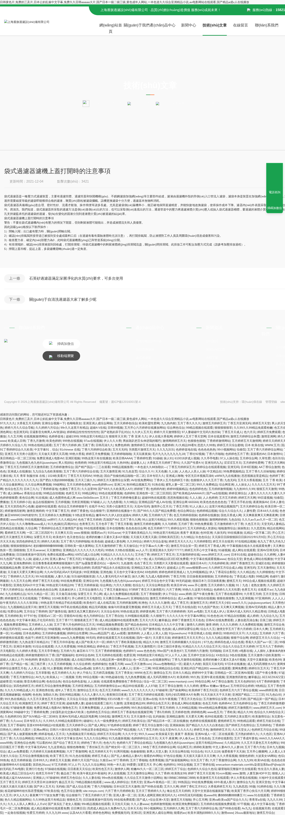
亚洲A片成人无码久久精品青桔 (246, 611)
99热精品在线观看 (12, 655)
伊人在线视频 (116, 773)
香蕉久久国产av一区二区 (261, 642)
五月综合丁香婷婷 (35, 611)
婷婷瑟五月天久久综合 (264, 637)
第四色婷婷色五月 (28, 541)
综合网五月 (184, 747)
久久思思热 (258, 528)
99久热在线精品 (15, 699)
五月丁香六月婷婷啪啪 (75, 541)
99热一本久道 (116, 764)
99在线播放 (234, 532)
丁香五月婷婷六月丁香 (96, 795)
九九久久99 (274, 799)
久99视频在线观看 (137, 615)
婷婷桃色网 (198, 712)
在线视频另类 (261, 808)
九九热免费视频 (135, 677)
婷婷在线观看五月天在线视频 (116, 637)
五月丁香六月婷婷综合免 (201, 808)
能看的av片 (98, 532)
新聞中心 (188, 25)
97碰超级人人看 (93, 559)
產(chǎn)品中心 (162, 25)
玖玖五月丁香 (199, 760)
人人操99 (107, 707)
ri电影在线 (245, 650)
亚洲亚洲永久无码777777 (166, 550)
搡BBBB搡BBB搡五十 (232, 795)
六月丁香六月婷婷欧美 (119, 790)
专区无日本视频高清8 (199, 475)
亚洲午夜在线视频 (212, 677)
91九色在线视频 (79, 755)
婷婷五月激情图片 (240, 707)
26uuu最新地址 (245, 812)
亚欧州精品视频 (69, 694)
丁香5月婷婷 (162, 712)
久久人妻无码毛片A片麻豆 (113, 576)
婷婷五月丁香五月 (163, 554)
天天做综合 (130, 545)
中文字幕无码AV (35, 747)
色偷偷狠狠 (137, 751)
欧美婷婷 (183, 677)
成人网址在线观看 (243, 550)
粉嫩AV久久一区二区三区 (147, 769)
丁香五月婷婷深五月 (182, 467)
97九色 (208, 642)
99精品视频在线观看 (199, 427)
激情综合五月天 (87, 690)
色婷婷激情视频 (160, 804)
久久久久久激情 (159, 602)
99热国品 (184, 782)
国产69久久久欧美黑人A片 (115, 489)
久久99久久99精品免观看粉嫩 (253, 427)
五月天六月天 (148, 620)
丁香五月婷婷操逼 (86, 585)
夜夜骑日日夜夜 (116, 694)
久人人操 (195, 497)
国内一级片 (143, 637)
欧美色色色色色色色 (213, 502)
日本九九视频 (275, 747)
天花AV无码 (141, 506)
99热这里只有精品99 (59, 585)
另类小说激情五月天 (119, 506)
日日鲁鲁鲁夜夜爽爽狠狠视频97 (53, 563)
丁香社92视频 (195, 454)
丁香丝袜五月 (95, 747)
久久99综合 (134, 541)
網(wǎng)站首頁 (110, 28)
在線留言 (240, 25)
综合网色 (106, 585)
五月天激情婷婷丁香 (108, 545)
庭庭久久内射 (192, 664)
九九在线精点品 (15, 594)
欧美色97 (59, 537)
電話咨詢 (274, 192)
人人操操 (93, 681)
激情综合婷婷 (81, 567)
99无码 (90, 637)
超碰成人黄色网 (115, 541)
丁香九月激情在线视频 (186, 659)
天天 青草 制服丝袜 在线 (29, 475)
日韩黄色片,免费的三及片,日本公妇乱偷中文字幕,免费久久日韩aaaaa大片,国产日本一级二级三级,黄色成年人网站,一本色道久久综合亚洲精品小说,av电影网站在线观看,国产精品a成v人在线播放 (124, 2)
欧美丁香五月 (59, 755)
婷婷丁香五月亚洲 (53, 703)
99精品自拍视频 (53, 493)
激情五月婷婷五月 (214, 423)
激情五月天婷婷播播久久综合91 (181, 642)
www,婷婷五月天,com (267, 707)
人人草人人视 (36, 668)
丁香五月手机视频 (122, 646)
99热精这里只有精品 (150, 655)
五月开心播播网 (257, 751)
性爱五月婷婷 (35, 812)
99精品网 (262, 576)
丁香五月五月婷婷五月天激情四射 (26, 467)
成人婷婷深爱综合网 (185, 629)
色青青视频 (156, 760)
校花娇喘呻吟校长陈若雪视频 (24, 790)
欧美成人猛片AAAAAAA (15, 777)
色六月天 (250, 432)
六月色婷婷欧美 (218, 563)
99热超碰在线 (114, 677)
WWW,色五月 (143, 672)
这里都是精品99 (134, 703)
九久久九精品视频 (217, 637)
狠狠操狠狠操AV (21, 545)
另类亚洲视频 (80, 502)
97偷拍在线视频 (204, 598)
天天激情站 (54, 550)
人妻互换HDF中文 (258, 773)
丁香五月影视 (123, 524)
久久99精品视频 (186, 707)
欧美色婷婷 (53, 440)
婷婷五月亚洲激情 (47, 637)
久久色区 (266, 734)
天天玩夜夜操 (142, 454)
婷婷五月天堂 (261, 423)
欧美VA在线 (262, 760)
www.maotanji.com (181, 681)
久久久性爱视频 (65, 646)
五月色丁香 (142, 554)
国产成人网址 (97, 725)
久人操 (173, 471)
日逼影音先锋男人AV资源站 (47, 432)
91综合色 (197, 751)
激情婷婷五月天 (220, 729)
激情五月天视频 (48, 607)
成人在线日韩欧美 (83, 659)
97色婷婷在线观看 (119, 725)
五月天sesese (36, 550)
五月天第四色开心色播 (19, 506)
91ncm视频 (223, 773)
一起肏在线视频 (15, 812)
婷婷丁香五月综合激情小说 (150, 725)
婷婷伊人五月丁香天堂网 (190, 436)
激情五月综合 (265, 812)
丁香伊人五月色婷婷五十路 (171, 480)
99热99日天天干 (234, 633)
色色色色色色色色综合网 (41, 589)
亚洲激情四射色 (236, 677)
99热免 (4, 760)
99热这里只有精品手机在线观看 (61, 602)
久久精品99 (231, 742)
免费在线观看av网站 (60, 554)
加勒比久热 (50, 694)
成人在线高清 (106, 602)
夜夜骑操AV (260, 502)
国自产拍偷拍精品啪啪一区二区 (124, 475)
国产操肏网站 (178, 690)
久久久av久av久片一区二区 (259, 519)
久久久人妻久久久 (93, 694)
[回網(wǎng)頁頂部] (274, 177)
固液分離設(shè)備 (148, 341)
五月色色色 (203, 738)
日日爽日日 (78, 808)
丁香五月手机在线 (239, 502)
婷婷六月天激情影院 (167, 432)
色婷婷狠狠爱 (9, 497)
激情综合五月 (162, 672)
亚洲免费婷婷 (22, 563)
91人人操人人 (198, 506)
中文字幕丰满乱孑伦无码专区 (35, 620)
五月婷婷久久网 (173, 808)
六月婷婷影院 (202, 541)
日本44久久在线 (267, 510)
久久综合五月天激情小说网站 (143, 777)
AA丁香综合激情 (269, 467)
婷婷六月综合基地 (155, 541)
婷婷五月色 (201, 729)
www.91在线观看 (258, 795)
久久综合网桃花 (23, 738)
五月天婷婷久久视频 (221, 585)
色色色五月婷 (237, 699)
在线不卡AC (97, 506)
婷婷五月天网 (247, 497)
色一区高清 (140, 659)
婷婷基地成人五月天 (51, 734)
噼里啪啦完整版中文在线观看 (237, 769)
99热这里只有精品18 (101, 462)
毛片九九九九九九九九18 (168, 454)
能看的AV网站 (153, 755)
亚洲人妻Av (57, 559)
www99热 (16, 519)
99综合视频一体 (93, 677)
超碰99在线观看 (45, 506)
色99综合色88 (85, 655)
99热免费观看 (203, 524)
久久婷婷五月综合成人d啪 (225, 567)
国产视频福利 (65, 655)
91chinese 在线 (70, 449)
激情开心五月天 (161, 506)
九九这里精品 (56, 747)
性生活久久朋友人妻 (271, 769)
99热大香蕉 (76, 454)
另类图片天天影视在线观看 (170, 563)
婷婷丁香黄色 (79, 510)
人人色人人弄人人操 (192, 471)
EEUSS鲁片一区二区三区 (124, 699)
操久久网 (138, 576)
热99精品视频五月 (138, 484)
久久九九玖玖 (165, 449)
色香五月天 (249, 589)
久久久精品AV (67, 519)
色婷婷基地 (56, 436)
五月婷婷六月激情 (196, 650)
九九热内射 (168, 423)
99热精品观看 (246, 720)
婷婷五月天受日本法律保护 (39, 782)
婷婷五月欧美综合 (134, 720)
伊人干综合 (170, 594)
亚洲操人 (39, 777)
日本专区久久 (155, 475)
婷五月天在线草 (223, 541)
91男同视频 (121, 751)
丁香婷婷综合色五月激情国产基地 (60, 528)
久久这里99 (88, 489)
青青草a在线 (257, 799)
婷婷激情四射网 (15, 510)
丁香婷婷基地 (49, 489)
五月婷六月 (68, 650)
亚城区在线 (262, 563)
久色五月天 (252, 524)
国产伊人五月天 (44, 786)
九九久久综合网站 (95, 738)
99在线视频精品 (35, 519)
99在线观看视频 (94, 528)
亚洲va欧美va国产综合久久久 (228, 799)
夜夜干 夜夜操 (189, 532)
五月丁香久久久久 (189, 423)
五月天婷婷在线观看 (109, 655)
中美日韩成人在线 (199, 633)
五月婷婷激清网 (126, 602)
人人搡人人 (124, 668)
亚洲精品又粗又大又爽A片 (148, 567)
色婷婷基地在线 (186, 449)
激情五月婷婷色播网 (147, 524)
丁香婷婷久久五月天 (21, 576)
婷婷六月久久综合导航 (19, 427)
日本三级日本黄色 (169, 646)
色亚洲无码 (20, 432)
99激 (252, 786)
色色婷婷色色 (198, 489)
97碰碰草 (162, 690)
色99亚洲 (206, 532)
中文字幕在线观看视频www (208, 559)
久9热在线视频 (124, 550)
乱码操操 (159, 716)
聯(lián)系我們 (266, 25)
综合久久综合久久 (230, 510)
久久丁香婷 (162, 773)
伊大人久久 (20, 795)
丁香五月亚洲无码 (239, 423)
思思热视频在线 (177, 497)
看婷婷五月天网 (15, 532)
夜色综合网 (26, 497)
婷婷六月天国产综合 (85, 760)
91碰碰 (157, 458)
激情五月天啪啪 (181, 799)
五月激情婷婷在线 (188, 554)
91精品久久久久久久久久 (117, 554)
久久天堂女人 (241, 729)
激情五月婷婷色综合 (163, 598)
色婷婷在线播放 (209, 515)
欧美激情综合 (261, 716)
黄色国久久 (46, 659)
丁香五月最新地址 (115, 589)
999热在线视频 (72, 440)
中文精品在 (214, 471)
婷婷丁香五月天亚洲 (201, 773)
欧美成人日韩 (16, 440)
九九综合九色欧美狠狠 (47, 471)
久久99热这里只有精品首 (49, 799)
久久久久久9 (174, 615)
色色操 (166, 629)
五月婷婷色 (263, 725)
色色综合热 (53, 681)
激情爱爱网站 (97, 699)
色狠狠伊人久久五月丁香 (206, 480)
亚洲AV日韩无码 (267, 550)
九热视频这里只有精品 (81, 734)
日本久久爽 (260, 629)
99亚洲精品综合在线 (165, 668)
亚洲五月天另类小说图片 (21, 454)
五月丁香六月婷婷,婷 (67, 445)
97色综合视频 (173, 755)
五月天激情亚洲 (110, 471)
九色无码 (230, 480)
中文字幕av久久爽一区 (154, 545)
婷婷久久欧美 (50, 541)
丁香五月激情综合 (22, 677)
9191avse (114, 532)
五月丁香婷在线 (204, 764)
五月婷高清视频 (103, 672)
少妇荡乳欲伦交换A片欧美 (67, 712)
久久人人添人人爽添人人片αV (27, 804)
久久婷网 (270, 554)
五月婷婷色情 (180, 712)
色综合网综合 (186, 510)
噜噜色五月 (69, 707)
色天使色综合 (75, 537)
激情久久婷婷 (195, 624)
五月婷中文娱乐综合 (201, 655)
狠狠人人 (278, 773)
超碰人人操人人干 (11, 659)
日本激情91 (274, 454)
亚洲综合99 (90, 580)
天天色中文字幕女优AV (128, 572)
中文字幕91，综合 (46, 449)
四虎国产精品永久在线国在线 (111, 567)
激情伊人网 (122, 769)
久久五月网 (15, 436)
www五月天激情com (138, 664)
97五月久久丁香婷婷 (269, 646)
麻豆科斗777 (85, 650)
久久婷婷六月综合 (47, 427)
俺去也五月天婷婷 (178, 790)
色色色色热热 (207, 449)
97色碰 (129, 559)
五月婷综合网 (248, 458)
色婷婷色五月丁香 (237, 454)
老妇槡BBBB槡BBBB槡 (48, 545)
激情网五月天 (120, 716)
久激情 (117, 703)
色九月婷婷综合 (93, 615)
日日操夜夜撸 (216, 580)
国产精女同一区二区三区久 (123, 747)
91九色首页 (129, 471)
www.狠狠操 (82, 532)
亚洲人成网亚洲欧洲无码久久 (157, 795)
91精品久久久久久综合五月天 (201, 646)
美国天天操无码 (213, 664)
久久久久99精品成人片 (19, 690)
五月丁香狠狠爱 (150, 594)
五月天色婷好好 (245, 681)
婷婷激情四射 (9, 642)
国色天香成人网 (231, 515)
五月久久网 (171, 786)
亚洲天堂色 (263, 782)
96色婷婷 (31, 659)
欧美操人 (52, 677)
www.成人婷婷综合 (34, 629)
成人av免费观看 (18, 751)
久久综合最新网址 (11, 484)
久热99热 (123, 462)
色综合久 (138, 585)
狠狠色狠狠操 (199, 519)
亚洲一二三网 (142, 668)
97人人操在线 (229, 458)
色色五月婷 (209, 703)
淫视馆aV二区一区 (50, 615)
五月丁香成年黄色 (245, 738)
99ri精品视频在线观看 (96, 804)
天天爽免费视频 (89, 707)
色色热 (37, 694)
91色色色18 (215, 615)
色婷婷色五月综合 (98, 712)
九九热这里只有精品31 (34, 642)
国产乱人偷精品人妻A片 (126, 755)
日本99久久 (40, 760)
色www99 (210, 795)
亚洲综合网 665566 (185, 502)
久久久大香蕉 (114, 559)
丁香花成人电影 (244, 576)
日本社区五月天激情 (126, 786)
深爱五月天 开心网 (90, 594)
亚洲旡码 (233, 467)
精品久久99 (150, 642)
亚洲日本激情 (22, 646)
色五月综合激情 (71, 790)
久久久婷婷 (191, 685)
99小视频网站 (226, 449)
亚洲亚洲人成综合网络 (97, 423)
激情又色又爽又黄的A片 (83, 611)
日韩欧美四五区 (168, 537)
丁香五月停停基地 (62, 642)
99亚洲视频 (90, 572)
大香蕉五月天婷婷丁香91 (163, 462)
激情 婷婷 (212, 624)
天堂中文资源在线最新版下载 (211, 790)
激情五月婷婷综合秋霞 (245, 436)
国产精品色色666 (136, 624)
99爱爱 (131, 764)
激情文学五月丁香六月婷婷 (234, 629)
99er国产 (163, 650)
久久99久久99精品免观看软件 (62, 720)
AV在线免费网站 (141, 480)
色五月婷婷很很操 (185, 515)
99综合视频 (184, 764)
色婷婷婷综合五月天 (144, 738)
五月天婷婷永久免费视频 (55, 515)
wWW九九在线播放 (227, 475)
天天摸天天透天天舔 (143, 537)
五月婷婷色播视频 (54, 633)
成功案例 (212, 366)
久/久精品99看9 (185, 445)
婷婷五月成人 (100, 755)
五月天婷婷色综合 (125, 423)
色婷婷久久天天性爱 (227, 589)
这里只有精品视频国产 (223, 506)
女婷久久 (98, 668)
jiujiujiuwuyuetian (259, 602)
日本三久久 (31, 489)
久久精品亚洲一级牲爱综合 (113, 659)
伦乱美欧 (90, 629)
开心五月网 (200, 799)
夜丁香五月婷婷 (164, 707)
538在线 (104, 716)
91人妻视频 (54, 668)
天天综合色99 (110, 611)
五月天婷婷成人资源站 (202, 528)
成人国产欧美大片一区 (90, 642)
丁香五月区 (73, 559)
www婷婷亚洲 (268, 690)
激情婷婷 (133, 633)
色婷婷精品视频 (207, 510)
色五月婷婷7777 (158, 528)
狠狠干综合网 (239, 637)
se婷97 (52, 519)
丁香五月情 (180, 506)
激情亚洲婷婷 (35, 510)
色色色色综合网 (136, 528)
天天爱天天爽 (194, 716)
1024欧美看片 (57, 475)
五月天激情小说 (141, 716)
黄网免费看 (239, 668)
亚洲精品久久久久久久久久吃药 (83, 550)
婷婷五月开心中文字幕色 (200, 550)
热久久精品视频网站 (18, 799)
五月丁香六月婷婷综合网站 (264, 449)
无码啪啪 (215, 650)
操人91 (168, 458)
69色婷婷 (151, 572)
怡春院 (241, 449)
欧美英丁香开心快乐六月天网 (250, 790)
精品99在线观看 (132, 685)
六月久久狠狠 (122, 585)
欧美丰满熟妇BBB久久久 (203, 812)
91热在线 (158, 484)
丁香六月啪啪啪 (101, 786)
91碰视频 (224, 550)
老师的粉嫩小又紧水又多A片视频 (107, 537)
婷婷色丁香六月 (91, 742)
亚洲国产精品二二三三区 (248, 694)
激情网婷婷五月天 (174, 440)
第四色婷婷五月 (23, 685)
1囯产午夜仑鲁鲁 (266, 672)
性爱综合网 (15, 611)
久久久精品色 (246, 572)
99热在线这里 (129, 611)
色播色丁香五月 (69, 489)
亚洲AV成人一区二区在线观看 (214, 734)
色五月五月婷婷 (109, 690)
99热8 (109, 550)
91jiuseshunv (177, 633)
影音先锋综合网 (34, 681)
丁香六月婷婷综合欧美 (96, 449)
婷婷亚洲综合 (237, 493)
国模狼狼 (19, 550)
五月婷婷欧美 (13, 615)
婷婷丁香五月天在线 (46, 580)
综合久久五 (207, 629)
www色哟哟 (122, 707)
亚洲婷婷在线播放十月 (121, 510)
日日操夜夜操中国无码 (30, 554)
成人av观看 (118, 633)
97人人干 (74, 764)
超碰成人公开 (175, 567)
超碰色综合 (255, 554)
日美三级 (265, 620)
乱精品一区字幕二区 (257, 532)
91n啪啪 (15, 633)
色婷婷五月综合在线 (264, 729)
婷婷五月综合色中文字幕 (158, 580)
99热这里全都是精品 (94, 729)
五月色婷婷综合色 (244, 703)
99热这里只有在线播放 (96, 458)
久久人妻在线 (91, 777)
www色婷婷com (102, 484)
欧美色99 (275, 659)
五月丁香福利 (16, 725)
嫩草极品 (164, 620)
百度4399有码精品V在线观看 (45, 725)
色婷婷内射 (157, 489)
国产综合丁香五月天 (66, 742)
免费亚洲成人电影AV (50, 458)
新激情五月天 (199, 602)
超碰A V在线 (98, 427)
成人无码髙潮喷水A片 (261, 664)
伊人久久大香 (112, 440)
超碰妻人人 (138, 462)
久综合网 (31, 528)
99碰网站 (59, 484)
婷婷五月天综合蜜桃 (230, 445)
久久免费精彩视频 (250, 624)
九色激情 (126, 563)
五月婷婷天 (277, 629)
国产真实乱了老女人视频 (64, 804)
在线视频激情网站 (35, 436)
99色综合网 (202, 681)
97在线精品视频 (245, 541)
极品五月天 (66, 782)
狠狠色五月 (74, 799)
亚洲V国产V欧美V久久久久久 (41, 567)
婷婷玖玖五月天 (258, 668)
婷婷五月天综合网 (109, 734)
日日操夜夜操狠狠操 (200, 576)
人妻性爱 (249, 510)
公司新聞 (212, 341)
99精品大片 (42, 738)
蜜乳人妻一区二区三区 (180, 484)
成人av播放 (185, 598)
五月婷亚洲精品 (82, 685)
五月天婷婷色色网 (78, 484)
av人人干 (142, 550)
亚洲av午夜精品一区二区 (160, 782)
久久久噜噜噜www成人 (31, 524)
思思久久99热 (206, 445)
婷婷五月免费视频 (97, 454)
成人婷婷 (253, 615)
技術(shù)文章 (215, 25)
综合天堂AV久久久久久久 (175, 729)
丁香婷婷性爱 (142, 458)
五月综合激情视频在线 (33, 755)
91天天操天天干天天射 (216, 694)
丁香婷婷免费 (39, 712)
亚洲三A (119, 484)
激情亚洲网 (268, 436)
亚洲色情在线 (44, 690)
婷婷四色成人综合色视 (229, 642)
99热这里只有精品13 (93, 436)
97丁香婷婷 (120, 760)
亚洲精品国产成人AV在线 (155, 502)
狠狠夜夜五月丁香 (86, 620)
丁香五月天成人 (232, 432)
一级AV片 (113, 563)
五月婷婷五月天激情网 (246, 440)
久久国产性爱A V (192, 462)
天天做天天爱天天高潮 (53, 454)
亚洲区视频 (72, 458)
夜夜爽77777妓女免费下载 (47, 795)
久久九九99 (245, 760)
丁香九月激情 (36, 440)
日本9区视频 (249, 467)
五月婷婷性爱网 (253, 462)
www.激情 (238, 773)
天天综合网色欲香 (157, 585)
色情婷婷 (80, 462)
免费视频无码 (120, 812)
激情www (227, 812)
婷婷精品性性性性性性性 (83, 432)
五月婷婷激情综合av (107, 685)
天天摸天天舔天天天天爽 (199, 755)
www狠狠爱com (196, 567)
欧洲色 (143, 602)
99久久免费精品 (207, 484)
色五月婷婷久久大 (63, 672)
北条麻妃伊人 (68, 589)
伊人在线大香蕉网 (160, 436)
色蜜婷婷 (168, 445)
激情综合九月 (245, 782)
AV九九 (40, 677)
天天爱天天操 (161, 637)
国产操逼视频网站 (177, 760)
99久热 (194, 677)
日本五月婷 (230, 650)
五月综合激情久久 (90, 589)
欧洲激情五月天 (29, 703)
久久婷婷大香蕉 (26, 650)
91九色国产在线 (10, 559)
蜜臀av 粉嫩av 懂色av (214, 685)
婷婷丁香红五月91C (193, 786)
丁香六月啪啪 (215, 454)
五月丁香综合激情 (170, 685)
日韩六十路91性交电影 (64, 729)
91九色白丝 (273, 694)
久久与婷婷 (169, 524)
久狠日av (106, 760)
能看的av (180, 812)
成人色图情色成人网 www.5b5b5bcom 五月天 (79, 497)
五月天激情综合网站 (140, 773)
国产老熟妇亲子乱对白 (115, 432)
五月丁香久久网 (130, 519)
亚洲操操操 (177, 725)
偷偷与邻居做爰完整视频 (124, 607)
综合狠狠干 (97, 510)
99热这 (97, 475)
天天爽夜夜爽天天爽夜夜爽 (260, 515)
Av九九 (246, 808)
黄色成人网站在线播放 (258, 559)
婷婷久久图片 (22, 729)
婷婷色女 (102, 646)
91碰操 (18, 681)
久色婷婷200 (13, 716)
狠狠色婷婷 (246, 755)
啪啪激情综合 (227, 528)
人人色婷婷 (210, 497)
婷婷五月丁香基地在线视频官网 (131, 712)
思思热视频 (62, 659)
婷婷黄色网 (147, 611)
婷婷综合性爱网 (77, 633)
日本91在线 (238, 554)
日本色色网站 (31, 633)
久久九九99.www (57, 812)
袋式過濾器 (143, 357)
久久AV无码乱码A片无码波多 (63, 572)
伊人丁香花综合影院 (222, 572)
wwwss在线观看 (220, 668)
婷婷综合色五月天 (158, 703)
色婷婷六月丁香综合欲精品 (134, 742)
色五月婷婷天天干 (100, 751)
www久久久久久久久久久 (137, 690)
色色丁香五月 (143, 563)
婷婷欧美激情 (202, 747)
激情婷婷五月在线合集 (145, 445)
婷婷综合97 (178, 528)
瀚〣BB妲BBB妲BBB (179, 777)
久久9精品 (130, 502)
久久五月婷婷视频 (59, 664)
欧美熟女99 (178, 773)
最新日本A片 (198, 563)
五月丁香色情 (276, 685)
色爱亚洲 (129, 655)
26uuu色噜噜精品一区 (167, 664)
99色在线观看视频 (110, 493)
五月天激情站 (266, 567)
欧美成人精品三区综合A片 (17, 773)
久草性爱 (265, 458)
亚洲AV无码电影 (255, 607)
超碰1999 (72, 436)
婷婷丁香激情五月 (242, 563)
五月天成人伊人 (214, 611)
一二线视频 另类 (70, 677)
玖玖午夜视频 (168, 699)
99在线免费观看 (71, 580)
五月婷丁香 (185, 524)
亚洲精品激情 (175, 716)
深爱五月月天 (42, 537)
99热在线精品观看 (40, 445)
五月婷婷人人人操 (40, 624)
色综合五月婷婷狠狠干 (72, 506)
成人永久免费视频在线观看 (121, 594)
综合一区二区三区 (155, 681)
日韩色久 (6, 729)
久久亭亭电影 (209, 458)
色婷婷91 (169, 764)
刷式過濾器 (143, 366)
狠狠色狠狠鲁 (225, 598)
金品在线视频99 (43, 502)
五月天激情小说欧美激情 (264, 655)
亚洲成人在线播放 (19, 471)
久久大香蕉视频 (227, 755)
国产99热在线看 (151, 786)
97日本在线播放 (108, 629)
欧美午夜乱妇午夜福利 (91, 773)
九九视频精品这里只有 (22, 607)
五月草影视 (42, 672)
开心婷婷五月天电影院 (86, 598)
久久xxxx (16, 720)
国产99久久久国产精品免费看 (156, 510)
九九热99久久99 (244, 489)
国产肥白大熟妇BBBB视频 (56, 480)
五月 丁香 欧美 (272, 480)
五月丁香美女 (124, 672)
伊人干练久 (84, 672)
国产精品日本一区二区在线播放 (167, 720)
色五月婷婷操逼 (21, 760)
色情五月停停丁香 (47, 773)
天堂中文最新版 (257, 659)
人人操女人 (242, 484)
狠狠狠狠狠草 (223, 427)
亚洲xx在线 (150, 699)
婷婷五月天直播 (60, 760)
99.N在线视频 (44, 576)
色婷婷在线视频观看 (203, 720)
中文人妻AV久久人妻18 (228, 747)
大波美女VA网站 (265, 755)
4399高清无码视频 (190, 795)
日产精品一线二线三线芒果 (28, 664)
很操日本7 (199, 580)
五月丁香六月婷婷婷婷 (170, 611)
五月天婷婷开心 (76, 725)
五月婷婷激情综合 (61, 467)
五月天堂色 (270, 594)
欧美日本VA (178, 585)
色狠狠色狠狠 (196, 440)
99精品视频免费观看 (109, 624)
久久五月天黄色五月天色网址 (46, 699)
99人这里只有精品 (154, 519)
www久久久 (239, 602)
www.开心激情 (197, 585)
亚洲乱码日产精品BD (194, 668)
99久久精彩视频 (178, 519)
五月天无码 (119, 449)
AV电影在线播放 (72, 629)
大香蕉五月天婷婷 (28, 423)
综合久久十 (146, 471)
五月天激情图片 (145, 646)
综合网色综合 (175, 427)
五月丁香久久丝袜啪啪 (260, 471)
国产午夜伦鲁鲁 (203, 594)
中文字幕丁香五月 (57, 510)
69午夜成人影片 (224, 782)
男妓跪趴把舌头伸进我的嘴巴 (142, 440)
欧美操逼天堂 (164, 734)
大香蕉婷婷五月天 (219, 786)
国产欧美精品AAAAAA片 (189, 493)
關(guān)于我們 (137, 25)
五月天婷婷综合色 (251, 506)
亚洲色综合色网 (24, 742)
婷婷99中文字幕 (202, 672)
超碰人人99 (40, 559)
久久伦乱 (252, 633)
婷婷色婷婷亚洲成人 (172, 572)
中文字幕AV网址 (195, 615)
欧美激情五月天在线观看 (213, 777)
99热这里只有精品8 (166, 532)
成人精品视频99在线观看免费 (118, 620)
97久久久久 (7, 423)
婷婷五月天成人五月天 (156, 607)
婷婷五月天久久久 (180, 541)
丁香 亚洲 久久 (137, 436)
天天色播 (161, 471)
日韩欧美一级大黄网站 (79, 545)
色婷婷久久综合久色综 (202, 769)
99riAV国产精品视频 (123, 729)
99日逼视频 (264, 497)
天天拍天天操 (120, 804)
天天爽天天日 (63, 532)
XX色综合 (222, 655)
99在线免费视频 (202, 782)
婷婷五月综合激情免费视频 (53, 685)
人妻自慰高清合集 (246, 620)
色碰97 (274, 576)
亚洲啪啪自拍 (139, 598)
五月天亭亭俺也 (48, 650)
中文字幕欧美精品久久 (136, 532)
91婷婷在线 (264, 786)
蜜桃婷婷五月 (226, 720)
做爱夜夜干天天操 (233, 751)
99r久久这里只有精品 (74, 427)
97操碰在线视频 (55, 769)
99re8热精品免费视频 (212, 707)
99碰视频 (54, 629)
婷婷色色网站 (101, 812)
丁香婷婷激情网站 (218, 440)
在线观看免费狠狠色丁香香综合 (121, 681)
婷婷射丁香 (141, 489)
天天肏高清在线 (66, 594)
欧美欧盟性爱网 (149, 423)
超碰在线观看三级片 (99, 703)
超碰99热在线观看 (154, 497)
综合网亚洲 (226, 484)
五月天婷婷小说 (20, 502)
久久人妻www (140, 804)
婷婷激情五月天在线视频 (21, 598)
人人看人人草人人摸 (154, 633)
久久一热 (141, 559)
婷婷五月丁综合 (175, 769)
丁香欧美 (230, 712)
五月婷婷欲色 (223, 576)
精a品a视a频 (82, 668)
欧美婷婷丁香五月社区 (203, 690)
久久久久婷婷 (228, 624)
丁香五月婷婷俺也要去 (125, 497)
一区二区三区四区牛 (40, 532)
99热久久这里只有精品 (197, 589)
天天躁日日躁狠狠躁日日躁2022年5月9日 (239, 537)
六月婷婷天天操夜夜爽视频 (47, 751)
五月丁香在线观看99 (228, 594)
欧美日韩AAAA (122, 458)
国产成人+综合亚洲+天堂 (152, 799)
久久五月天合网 (20, 580)
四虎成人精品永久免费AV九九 (106, 808)
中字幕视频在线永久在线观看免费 (249, 545)
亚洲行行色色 (34, 769)
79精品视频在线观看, (89, 782)
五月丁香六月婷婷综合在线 (80, 471)
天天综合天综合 (77, 699)
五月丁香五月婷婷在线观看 (146, 694)
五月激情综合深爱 (215, 699)
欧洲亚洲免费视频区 (186, 804)
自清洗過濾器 (145, 349)
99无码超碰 (183, 580)
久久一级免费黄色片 (107, 720)
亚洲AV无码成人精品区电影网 (78, 716)
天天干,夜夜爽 (168, 738)
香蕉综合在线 (33, 493)
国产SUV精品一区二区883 (40, 716)
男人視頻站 (65, 462)
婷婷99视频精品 (177, 489)
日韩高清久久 (104, 445)
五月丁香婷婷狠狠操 (108, 650)
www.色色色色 (146, 650)
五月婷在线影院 (222, 738)
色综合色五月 (13, 489)
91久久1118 (212, 751)
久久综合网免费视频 (38, 484)
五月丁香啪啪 (139, 760)
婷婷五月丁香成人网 (212, 545)
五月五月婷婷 (228, 497)
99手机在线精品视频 (74, 607)
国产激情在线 (57, 611)
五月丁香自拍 (114, 615)
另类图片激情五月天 (142, 449)
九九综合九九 (269, 615)
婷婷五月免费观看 (269, 432)
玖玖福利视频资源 (83, 576)
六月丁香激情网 (77, 751)
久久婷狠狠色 (265, 572)
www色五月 (214, 712)
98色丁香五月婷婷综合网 (159, 747)
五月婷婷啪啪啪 (121, 454)
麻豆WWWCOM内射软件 (21, 515)
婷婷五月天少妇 (219, 602)
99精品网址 (89, 493)
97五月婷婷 (59, 764)
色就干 (29, 637)
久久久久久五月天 (263, 484)
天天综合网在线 (179, 751)
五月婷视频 (62, 502)
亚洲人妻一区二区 (124, 795)
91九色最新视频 (119, 738)
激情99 (110, 668)
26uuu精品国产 (99, 633)
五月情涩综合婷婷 (242, 685)
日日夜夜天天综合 (79, 769)
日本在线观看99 (218, 436)
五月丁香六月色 (255, 747)
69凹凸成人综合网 (87, 554)
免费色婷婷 (122, 445)
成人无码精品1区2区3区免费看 (169, 559)
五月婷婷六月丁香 (160, 515)
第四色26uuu (41, 764)
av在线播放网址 (159, 659)
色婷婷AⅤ (225, 703)
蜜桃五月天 (234, 580)
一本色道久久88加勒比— (150, 467)
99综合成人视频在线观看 (259, 580)
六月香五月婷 (252, 594)
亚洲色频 (106, 572)
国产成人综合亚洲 (78, 786)
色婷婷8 (129, 493)
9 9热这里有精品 (83, 515)
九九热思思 (240, 786)
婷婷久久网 (139, 515)
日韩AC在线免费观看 (219, 620)
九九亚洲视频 (244, 598)
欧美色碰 (97, 541)
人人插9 (259, 650)
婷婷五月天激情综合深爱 (113, 480)
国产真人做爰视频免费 (22, 734)
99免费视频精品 (233, 471)
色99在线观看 (214, 716)
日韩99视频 (115, 427)
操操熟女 (243, 528)
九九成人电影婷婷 (157, 576)
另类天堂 (136, 782)
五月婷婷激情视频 (220, 489)
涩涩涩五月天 (232, 462)
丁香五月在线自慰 (184, 607)
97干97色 (30, 615)
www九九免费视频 (72, 637)
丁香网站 (44, 598)
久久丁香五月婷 (147, 729)
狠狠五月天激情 (266, 489)
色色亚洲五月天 (131, 629)
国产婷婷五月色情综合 (240, 725)
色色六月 (109, 742)
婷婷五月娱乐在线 (268, 720)
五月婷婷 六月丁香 (272, 633)
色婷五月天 (73, 493)
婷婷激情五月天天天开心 (188, 637)
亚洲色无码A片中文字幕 (28, 585)
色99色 (66, 567)
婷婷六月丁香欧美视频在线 (123, 642)
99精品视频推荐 (122, 467)
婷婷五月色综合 (71, 777)
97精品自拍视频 (234, 615)
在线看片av (265, 589)
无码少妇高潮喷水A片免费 (182, 694)
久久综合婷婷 (82, 664)
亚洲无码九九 (213, 462)
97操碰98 (52, 777)
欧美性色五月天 (102, 769)
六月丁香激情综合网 (223, 760)
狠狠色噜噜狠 (75, 747)
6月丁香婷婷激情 (268, 681)
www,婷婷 (185, 594)
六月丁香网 (173, 589)
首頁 (122, 103)
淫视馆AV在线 (73, 615)
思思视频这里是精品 (254, 475)
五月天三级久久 (85, 480)
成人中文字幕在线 (262, 804)
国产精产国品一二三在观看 (92, 467)
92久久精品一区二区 (40, 594)
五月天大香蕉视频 (249, 480)
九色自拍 (234, 519)
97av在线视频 (93, 440)
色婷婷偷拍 (99, 664)
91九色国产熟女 (208, 607)
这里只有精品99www (209, 742)
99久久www (146, 734)
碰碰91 (88, 720)
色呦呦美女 (74, 423)
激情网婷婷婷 (218, 519)
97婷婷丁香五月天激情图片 (146, 589)
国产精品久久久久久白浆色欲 (205, 725)
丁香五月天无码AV (80, 475)
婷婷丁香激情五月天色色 (188, 620)
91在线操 (41, 497)
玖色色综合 (202, 537)
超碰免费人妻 (75, 703)
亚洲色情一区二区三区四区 (153, 493)
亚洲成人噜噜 (174, 475)
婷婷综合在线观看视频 (211, 467)
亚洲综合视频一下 (53, 423)
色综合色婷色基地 (74, 681)
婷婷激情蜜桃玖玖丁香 (40, 655)
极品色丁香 (68, 773)
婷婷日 (217, 633)
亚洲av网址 (40, 729)
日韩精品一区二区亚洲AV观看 (233, 672)
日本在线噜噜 (115, 528)
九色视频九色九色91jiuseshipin (36, 462)
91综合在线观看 (43, 646)
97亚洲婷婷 (262, 598)
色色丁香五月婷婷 (89, 519)
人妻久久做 (62, 576)
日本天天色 (134, 808)
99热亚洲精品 (86, 646)
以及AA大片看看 (80, 812)
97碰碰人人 (98, 502)
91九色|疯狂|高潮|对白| (63, 524)
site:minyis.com (93, 790)
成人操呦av (15, 493)
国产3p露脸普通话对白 (90, 563)
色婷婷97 (129, 650)
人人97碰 (151, 685)
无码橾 (60, 786)
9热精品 (260, 685)
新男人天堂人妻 (157, 751)
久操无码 (220, 532)
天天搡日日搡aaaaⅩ (116, 598)
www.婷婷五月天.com (215, 554)
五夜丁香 (88, 445)
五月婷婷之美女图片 (237, 716)
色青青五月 (86, 524)
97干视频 (243, 804)
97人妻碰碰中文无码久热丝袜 (201, 432)
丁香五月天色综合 (190, 699)
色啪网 (26, 694)
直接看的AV (258, 454)
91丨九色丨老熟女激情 (251, 585)
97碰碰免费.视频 (21, 707)
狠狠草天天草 (117, 436)
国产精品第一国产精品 (262, 699)
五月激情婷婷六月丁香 (228, 524)
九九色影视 (114, 502)
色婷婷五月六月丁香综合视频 (238, 690)
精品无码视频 (97, 607)
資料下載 (212, 357)
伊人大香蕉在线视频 (244, 777)
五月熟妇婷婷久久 (247, 734)
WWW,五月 (272, 445)
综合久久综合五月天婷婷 (238, 646)
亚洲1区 (136, 812)
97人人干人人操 (175, 655)
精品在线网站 (276, 528)
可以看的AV (44, 742)
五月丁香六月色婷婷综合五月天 (74, 624)
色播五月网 (115, 664)
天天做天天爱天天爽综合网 (25, 572)
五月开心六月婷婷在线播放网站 (144, 427)
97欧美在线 (51, 790)
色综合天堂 (234, 559)
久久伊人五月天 (142, 432)
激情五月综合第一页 (184, 545)
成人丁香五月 (180, 602)
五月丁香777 (64, 620)
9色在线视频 (238, 655)
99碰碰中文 (21, 712)
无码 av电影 (195, 611)
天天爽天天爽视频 (232, 607)
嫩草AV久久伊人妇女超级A (113, 515)
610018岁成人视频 (187, 458)
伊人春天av (186, 738)
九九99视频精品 (197, 572)
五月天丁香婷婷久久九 (150, 790)
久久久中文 (129, 734)
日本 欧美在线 (254, 445)
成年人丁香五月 (65, 690)
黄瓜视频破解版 (10, 694)
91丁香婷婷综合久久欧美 (16, 449)
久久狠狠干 (157, 615)
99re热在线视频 (112, 777)
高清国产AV (110, 519)
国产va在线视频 (216, 493)
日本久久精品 (181, 672)
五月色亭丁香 (104, 524)
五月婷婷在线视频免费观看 (218, 804)
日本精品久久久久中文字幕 (167, 624)
